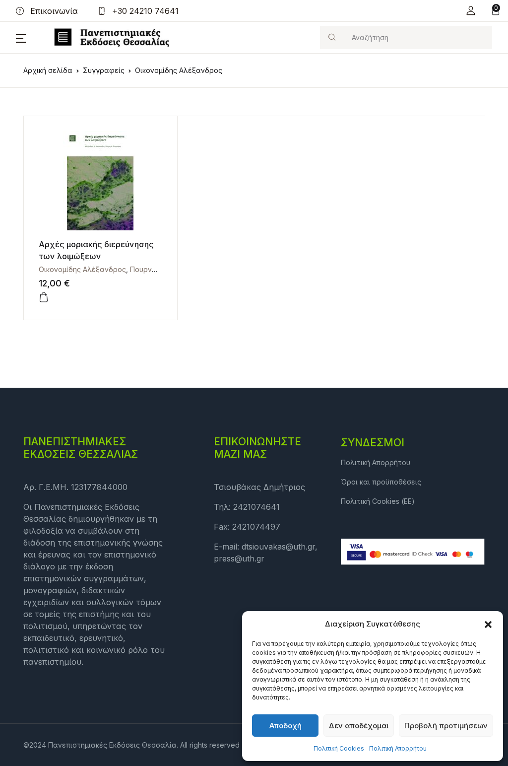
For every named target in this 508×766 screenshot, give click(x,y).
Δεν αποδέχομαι (358, 725)
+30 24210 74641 (144, 11)
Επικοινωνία (53, 11)
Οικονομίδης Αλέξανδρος (82, 269)
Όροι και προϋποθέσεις (381, 482)
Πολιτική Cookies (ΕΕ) (378, 501)
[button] (488, 624)
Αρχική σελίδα (47, 70)
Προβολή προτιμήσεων (446, 725)
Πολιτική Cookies (339, 748)
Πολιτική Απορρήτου (398, 748)
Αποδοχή (285, 725)
